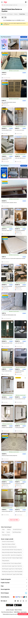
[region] (14, 44)
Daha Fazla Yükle (14, 519)
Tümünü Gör (23, 36)
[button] (2, 2)
